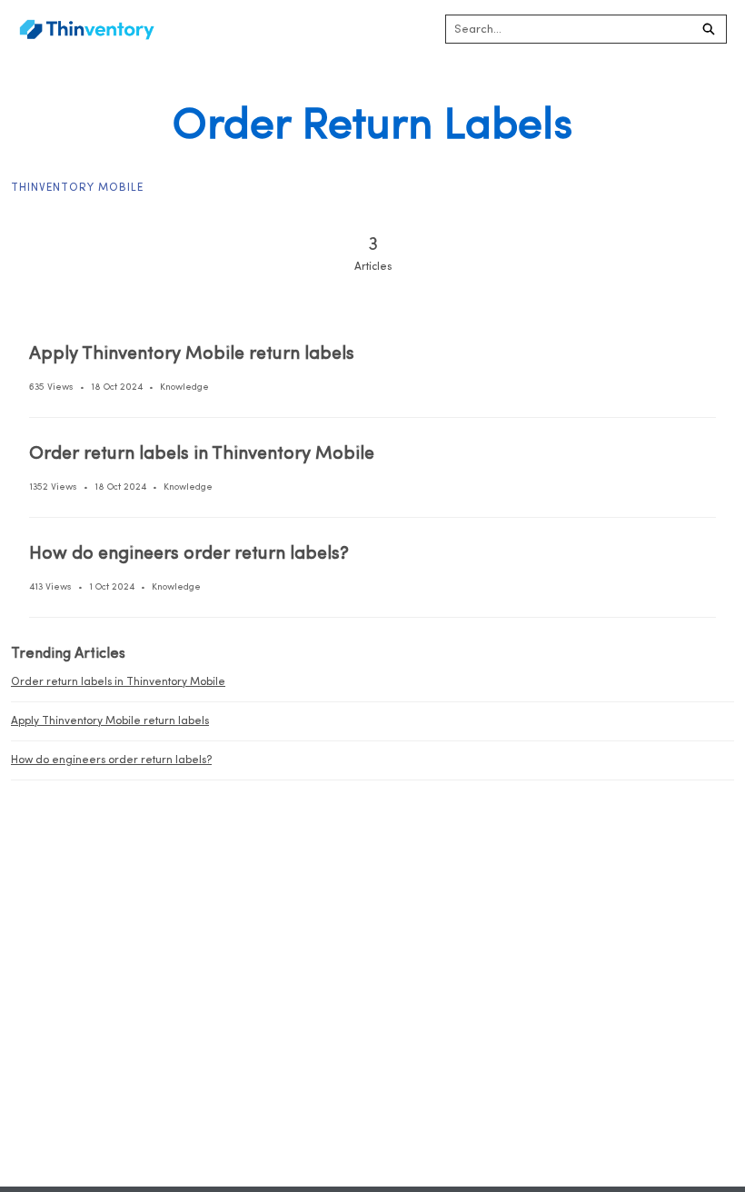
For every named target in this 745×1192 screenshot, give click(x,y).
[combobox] (568, 29)
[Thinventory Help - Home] (86, 29)
